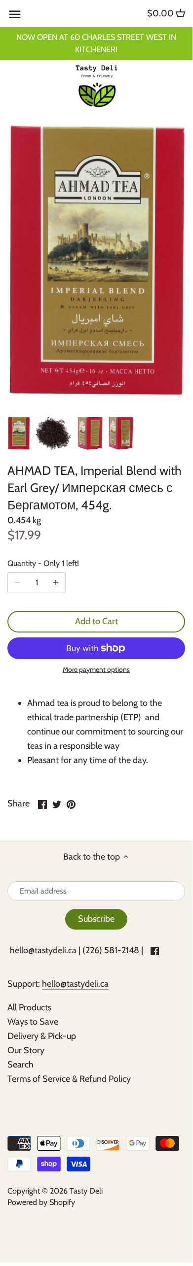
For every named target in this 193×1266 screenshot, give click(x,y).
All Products (29, 1007)
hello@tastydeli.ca (43, 950)
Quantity (43, 563)
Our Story (25, 1050)
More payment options (96, 669)
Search (20, 1064)
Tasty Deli (86, 1191)
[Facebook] (155, 950)
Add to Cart (96, 621)
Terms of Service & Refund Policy (69, 1078)
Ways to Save (32, 1021)
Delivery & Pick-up (41, 1036)
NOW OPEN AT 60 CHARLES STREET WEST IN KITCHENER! (96, 43)
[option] (18, 433)
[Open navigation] (14, 14)
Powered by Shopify (41, 1202)
